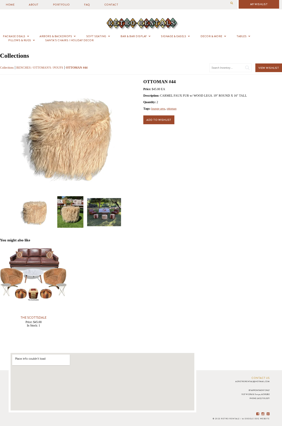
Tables (242, 36)
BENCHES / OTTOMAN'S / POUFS (40, 67)
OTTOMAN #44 (76, 67)
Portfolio (61, 5)
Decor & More (211, 36)
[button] (231, 3)
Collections (7, 67)
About (34, 5)
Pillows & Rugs (19, 40)
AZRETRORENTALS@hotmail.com (252, 381)
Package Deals (14, 36)
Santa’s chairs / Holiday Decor (69, 40)
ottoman (171, 108)
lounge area (158, 108)
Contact (111, 5)
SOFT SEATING (96, 36)
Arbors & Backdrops (56, 36)
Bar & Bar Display (133, 36)
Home (10, 5)
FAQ (87, 5)
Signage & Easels (173, 36)
